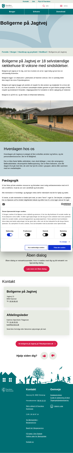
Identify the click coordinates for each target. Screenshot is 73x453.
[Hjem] (7, 6)
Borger (12, 12)
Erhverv (36, 12)
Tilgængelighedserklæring (59, 400)
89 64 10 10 (41, 401)
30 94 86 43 (13, 301)
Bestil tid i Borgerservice (35, 428)
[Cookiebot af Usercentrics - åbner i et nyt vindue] (62, 204)
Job (33, 1)
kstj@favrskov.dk (13, 325)
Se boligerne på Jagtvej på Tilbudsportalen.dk (36, 344)
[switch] (27, 234)
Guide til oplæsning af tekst (60, 398)
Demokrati (60, 12)
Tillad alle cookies (59, 247)
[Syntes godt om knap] (44, 356)
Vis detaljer (63, 242)
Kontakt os (30, 442)
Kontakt (26, 1)
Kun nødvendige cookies (36, 247)
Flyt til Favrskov (44, 1)
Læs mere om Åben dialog (36, 269)
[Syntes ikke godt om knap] (53, 356)
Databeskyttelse (56, 395)
